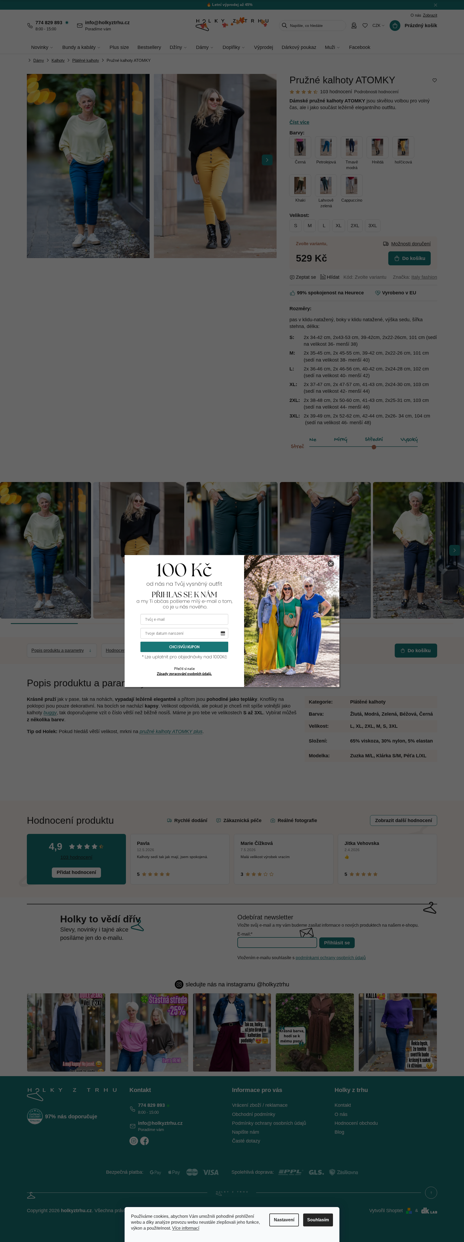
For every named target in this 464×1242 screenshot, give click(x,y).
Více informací (185, 1228)
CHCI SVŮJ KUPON (184, 647)
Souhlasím (318, 1220)
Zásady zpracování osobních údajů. (184, 673)
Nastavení (284, 1220)
